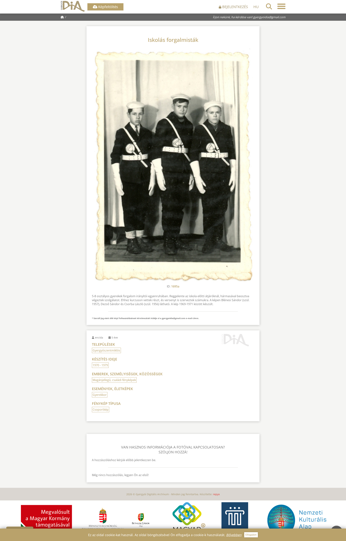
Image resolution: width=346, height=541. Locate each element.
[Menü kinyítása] (281, 6)
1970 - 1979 (100, 365)
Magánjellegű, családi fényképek (114, 380)
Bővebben (233, 535)
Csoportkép (100, 410)
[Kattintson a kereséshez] (269, 6)
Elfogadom (251, 534)
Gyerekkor (100, 395)
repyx (216, 494)
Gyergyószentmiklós (106, 350)
